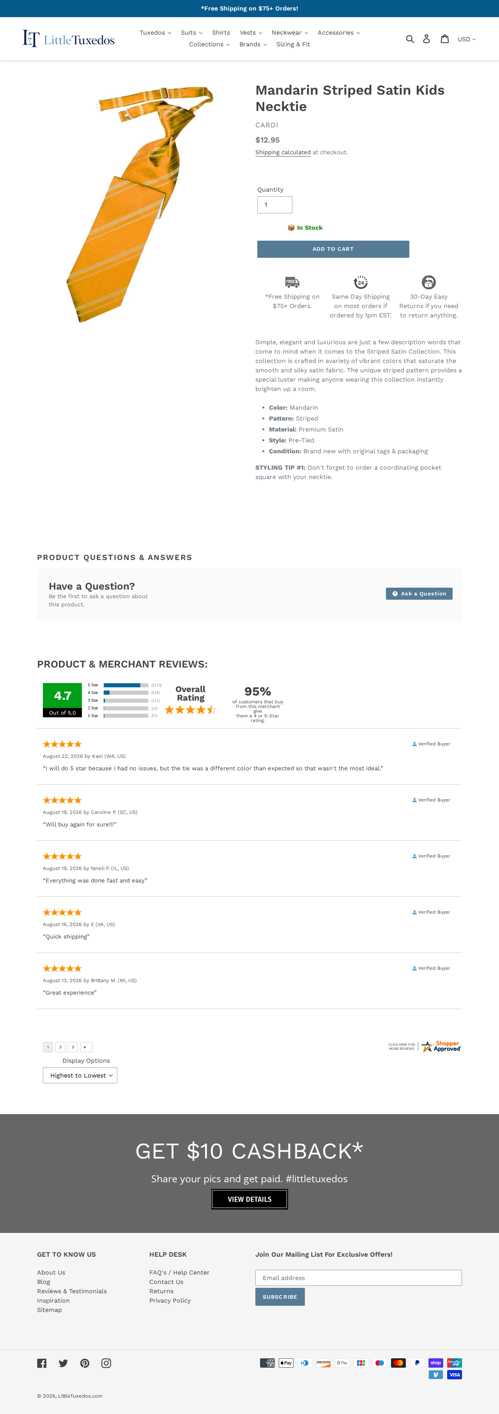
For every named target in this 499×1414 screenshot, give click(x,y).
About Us (51, 1272)
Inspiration (53, 1300)
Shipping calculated (283, 152)
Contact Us (166, 1281)
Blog (43, 1281)
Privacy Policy (170, 1300)
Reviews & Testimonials (72, 1291)
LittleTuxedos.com (80, 1396)
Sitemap (49, 1310)
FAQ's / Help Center (179, 1272)
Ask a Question (423, 593)
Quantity (270, 189)
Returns (161, 1291)
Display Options (86, 1060)
